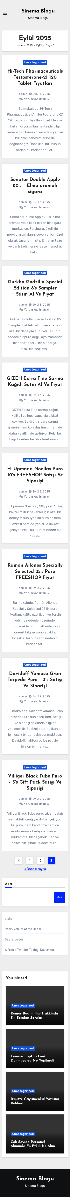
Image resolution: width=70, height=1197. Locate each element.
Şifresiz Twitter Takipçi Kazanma (29, 950)
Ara (8, 884)
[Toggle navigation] (5, 13)
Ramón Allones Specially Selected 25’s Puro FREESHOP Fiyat (35, 571)
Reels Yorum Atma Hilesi (23, 929)
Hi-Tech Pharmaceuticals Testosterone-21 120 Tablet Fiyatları (35, 77)
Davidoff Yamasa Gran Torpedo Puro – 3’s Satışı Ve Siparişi (35, 680)
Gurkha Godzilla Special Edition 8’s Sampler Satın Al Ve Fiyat (35, 288)
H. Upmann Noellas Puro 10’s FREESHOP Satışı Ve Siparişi (35, 475)
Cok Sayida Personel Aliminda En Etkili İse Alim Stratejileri (33, 1146)
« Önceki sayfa (35, 869)
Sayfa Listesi (14, 939)
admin (23, 94)
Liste (8, 919)
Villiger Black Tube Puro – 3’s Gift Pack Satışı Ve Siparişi (35, 782)
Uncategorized (35, 62)
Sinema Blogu (38, 11)
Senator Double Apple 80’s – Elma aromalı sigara (35, 185)
